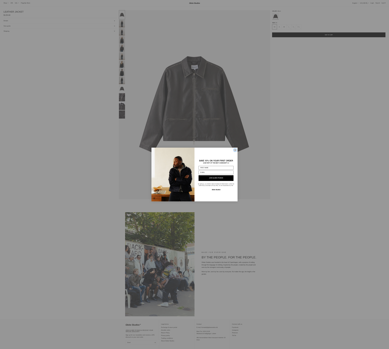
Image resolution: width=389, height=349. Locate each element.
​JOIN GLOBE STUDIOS (216, 178)
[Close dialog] (235, 150)
